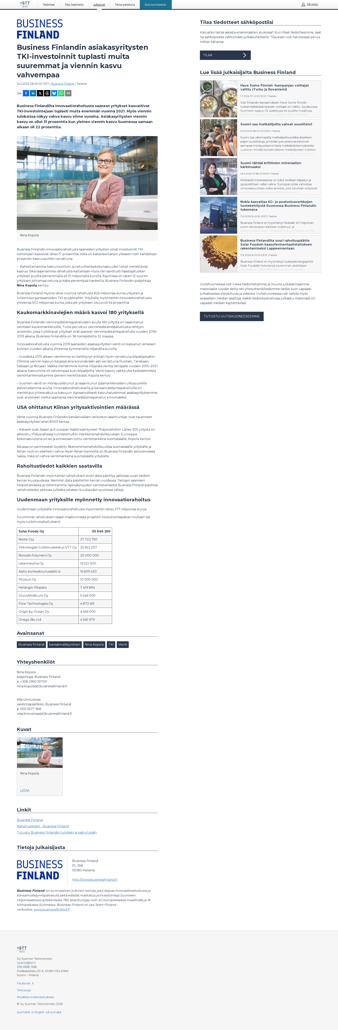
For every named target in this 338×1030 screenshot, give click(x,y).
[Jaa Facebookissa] (26, 93)
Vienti (122, 644)
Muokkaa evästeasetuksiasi (35, 997)
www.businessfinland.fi (51, 909)
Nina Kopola (94, 644)
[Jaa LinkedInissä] (33, 93)
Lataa (24, 790)
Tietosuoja (24, 990)
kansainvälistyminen (64, 644)
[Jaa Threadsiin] (47, 93)
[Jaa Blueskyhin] (54, 93)
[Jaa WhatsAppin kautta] (61, 93)
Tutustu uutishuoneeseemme (232, 316)
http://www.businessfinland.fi (94, 880)
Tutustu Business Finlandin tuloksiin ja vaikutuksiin (57, 832)
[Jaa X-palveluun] (40, 93)
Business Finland (62, 84)
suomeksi (23, 1012)
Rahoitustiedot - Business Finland (43, 826)
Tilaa (207, 55)
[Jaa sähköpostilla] (68, 93)
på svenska (53, 1012)
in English (38, 1012)
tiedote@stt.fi (26, 963)
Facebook (23, 983)
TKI (111, 644)
